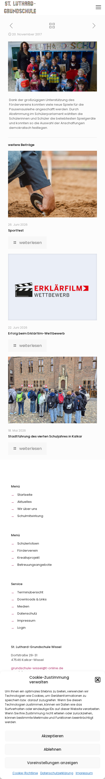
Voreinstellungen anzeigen (52, 762)
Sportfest (16, 230)
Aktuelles (24, 501)
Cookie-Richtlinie (25, 773)
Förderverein (27, 550)
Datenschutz (27, 613)
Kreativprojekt (28, 557)
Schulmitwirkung (30, 516)
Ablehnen (52, 749)
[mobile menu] (98, 7)
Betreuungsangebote (34, 564)
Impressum (84, 773)
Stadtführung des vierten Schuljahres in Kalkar (45, 436)
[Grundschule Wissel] (20, 7)
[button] (97, 679)
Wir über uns (27, 508)
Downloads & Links (32, 599)
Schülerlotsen (28, 543)
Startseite (24, 494)
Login (21, 627)
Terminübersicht (30, 592)
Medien (23, 606)
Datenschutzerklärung (56, 773)
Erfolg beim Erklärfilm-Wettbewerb (36, 333)
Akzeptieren (52, 736)
